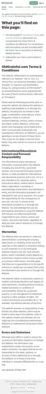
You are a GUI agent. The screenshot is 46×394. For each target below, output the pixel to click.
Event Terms (15, 50)
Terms (23, 384)
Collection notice (31, 384)
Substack (14, 392)
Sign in (41, 3)
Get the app (31, 388)
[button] (3, 7)
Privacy (18, 384)
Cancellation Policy (31, 35)
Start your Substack (19, 388)
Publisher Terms (36, 381)
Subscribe (33, 3)
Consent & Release (14, 38)
